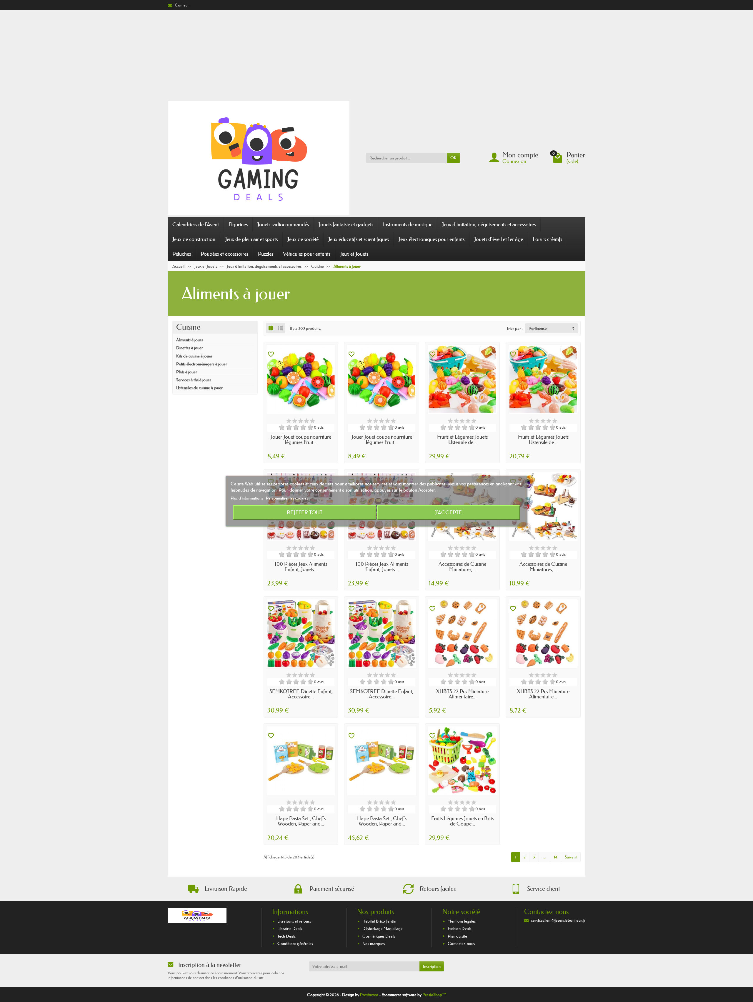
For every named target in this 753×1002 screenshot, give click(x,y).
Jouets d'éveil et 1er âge (498, 239)
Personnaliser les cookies (287, 498)
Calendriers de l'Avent (195, 224)
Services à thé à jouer (193, 379)
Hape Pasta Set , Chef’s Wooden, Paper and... (301, 821)
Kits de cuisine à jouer (194, 356)
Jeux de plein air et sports (251, 239)
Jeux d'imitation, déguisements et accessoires (489, 224)
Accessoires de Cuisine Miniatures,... (462, 566)
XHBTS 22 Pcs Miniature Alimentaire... (462, 694)
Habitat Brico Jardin (379, 921)
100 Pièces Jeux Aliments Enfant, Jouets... (301, 566)
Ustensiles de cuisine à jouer (199, 387)
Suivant (571, 857)
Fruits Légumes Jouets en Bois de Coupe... (462, 821)
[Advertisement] (376, 54)
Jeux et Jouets (354, 254)
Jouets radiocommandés (283, 224)
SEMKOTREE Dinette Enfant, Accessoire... (301, 694)
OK (453, 157)
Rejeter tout (304, 512)
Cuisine (188, 327)
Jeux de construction (193, 239)
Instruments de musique (407, 224)
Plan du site (457, 936)
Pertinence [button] (538, 328)
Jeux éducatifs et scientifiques (358, 239)
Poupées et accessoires (224, 254)
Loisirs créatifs (547, 239)
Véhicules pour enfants (306, 254)
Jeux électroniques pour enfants (431, 239)
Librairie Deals (289, 928)
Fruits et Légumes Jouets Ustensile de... (462, 439)
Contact (182, 5)
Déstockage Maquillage (382, 928)
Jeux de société (303, 239)
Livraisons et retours (294, 921)
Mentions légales (462, 921)
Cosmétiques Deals (378, 936)
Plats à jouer (186, 371)
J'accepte (448, 512)
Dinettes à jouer (189, 347)
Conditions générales (295, 943)
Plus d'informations (247, 498)
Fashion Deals (459, 928)
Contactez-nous (461, 943)
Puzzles (265, 254)
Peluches (181, 254)
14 (555, 857)
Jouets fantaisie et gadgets (346, 224)
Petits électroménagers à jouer (201, 364)
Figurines (238, 224)
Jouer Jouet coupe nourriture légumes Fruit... (301, 439)
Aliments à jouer (189, 339)
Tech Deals (286, 936)
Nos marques (373, 943)
